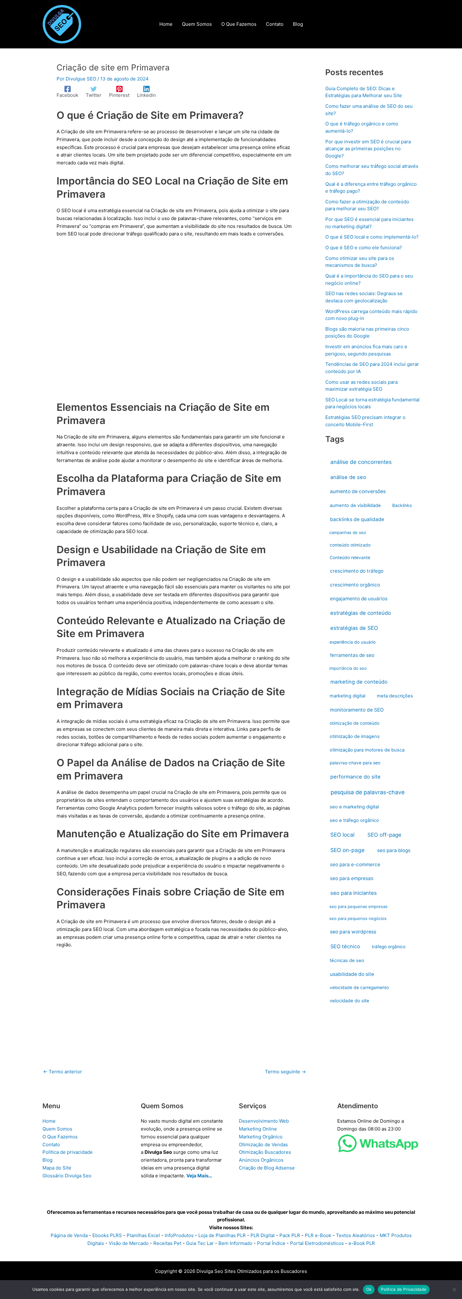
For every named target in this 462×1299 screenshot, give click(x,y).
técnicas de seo (347, 960)
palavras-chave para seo (355, 762)
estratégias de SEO (354, 628)
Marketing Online (258, 1129)
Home (49, 1121)
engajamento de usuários (359, 599)
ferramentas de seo (352, 655)
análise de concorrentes (361, 462)
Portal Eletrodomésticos (317, 1243)
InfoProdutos (179, 1235)
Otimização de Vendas (263, 1145)
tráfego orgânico (388, 946)
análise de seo (348, 477)
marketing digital (347, 696)
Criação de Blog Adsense (267, 1168)
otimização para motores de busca (367, 750)
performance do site (355, 776)
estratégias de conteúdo (360, 613)
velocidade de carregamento (359, 987)
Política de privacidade (67, 1152)
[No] (454, 1289)
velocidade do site (349, 1001)
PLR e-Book (318, 1235)
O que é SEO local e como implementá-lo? (372, 237)
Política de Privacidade (403, 1289)
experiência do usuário (353, 642)
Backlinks (402, 505)
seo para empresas (351, 878)
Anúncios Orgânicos (261, 1160)
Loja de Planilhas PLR (222, 1235)
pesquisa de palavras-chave (367, 792)
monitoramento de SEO (357, 710)
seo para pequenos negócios (358, 918)
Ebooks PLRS (107, 1235)
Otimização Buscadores (265, 1152)
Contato (51, 1145)
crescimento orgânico (355, 585)
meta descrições (395, 696)
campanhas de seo (347, 532)
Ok (369, 1289)
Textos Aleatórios (355, 1235)
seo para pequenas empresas (358, 906)
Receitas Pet (167, 1243)
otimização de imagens (355, 736)
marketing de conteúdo (359, 682)
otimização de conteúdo (354, 723)
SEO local (342, 834)
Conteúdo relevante (350, 557)
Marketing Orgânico (261, 1137)
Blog (47, 1160)
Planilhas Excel (143, 1235)
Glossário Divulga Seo (66, 1176)
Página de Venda (69, 1235)
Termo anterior (62, 1071)
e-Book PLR (362, 1243)
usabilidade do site (352, 974)
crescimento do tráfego (356, 571)
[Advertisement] (174, 323)
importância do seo (348, 668)
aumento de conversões (358, 491)
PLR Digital (262, 1235)
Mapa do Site (56, 1168)
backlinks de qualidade (357, 519)
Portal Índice (271, 1243)
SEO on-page (347, 850)
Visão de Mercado (129, 1243)
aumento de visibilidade (355, 505)
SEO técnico (345, 946)
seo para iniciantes (353, 893)
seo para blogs (393, 850)
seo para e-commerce (355, 864)
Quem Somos (57, 1129)
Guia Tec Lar (200, 1243)
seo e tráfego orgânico (354, 820)
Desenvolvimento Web (264, 1121)
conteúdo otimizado (350, 545)
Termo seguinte (285, 1071)
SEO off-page (384, 835)
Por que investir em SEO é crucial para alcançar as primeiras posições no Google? (368, 149)
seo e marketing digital (354, 807)
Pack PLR (289, 1235)
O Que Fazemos (60, 1137)
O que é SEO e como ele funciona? (363, 247)
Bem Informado (235, 1243)
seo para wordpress (353, 932)
